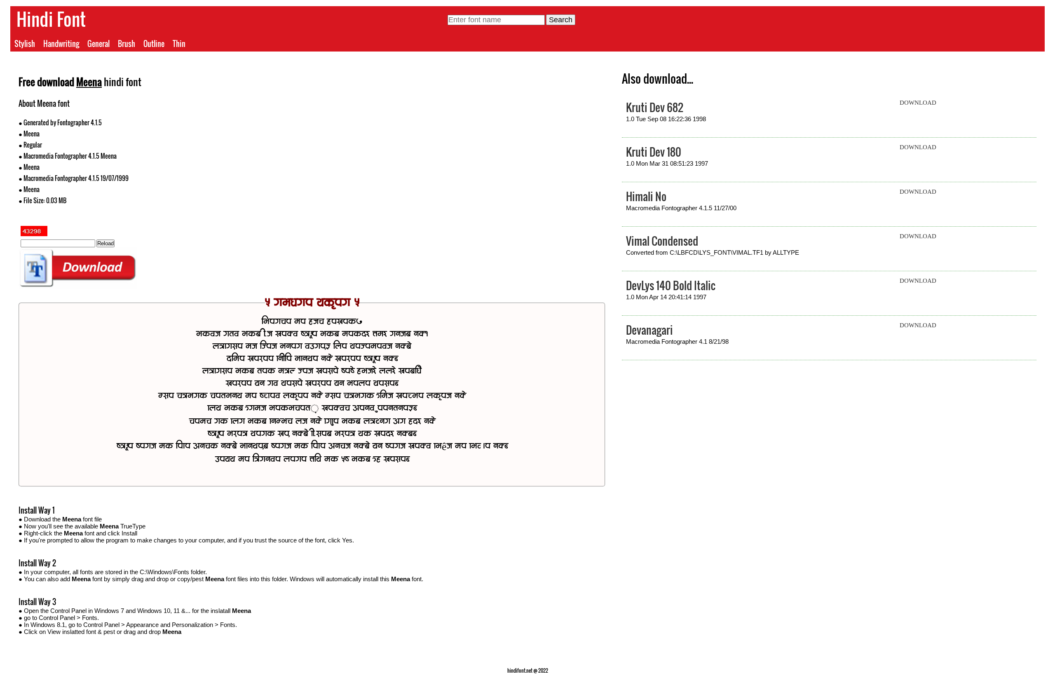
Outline (153, 43)
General (98, 43)
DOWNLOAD (918, 102)
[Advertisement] (458, 156)
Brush (126, 43)
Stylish (24, 43)
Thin (179, 43)
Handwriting (61, 43)
